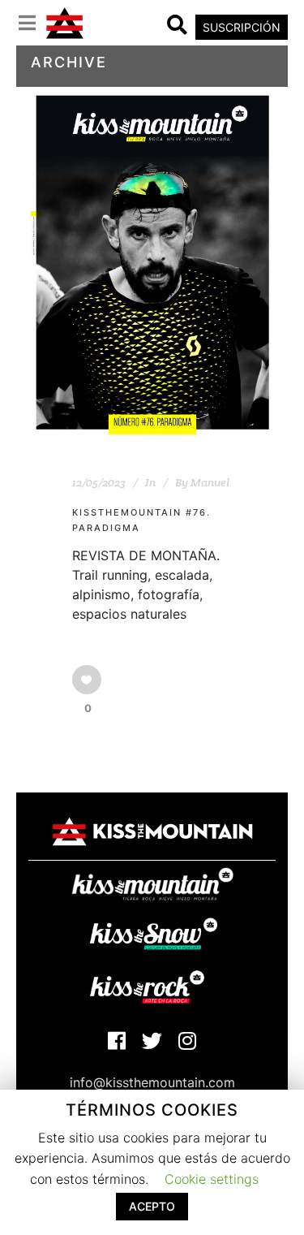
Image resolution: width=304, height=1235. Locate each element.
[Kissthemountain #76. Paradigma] (152, 262)
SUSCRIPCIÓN (241, 27)
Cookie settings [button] (212, 1179)
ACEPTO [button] (152, 1206)
